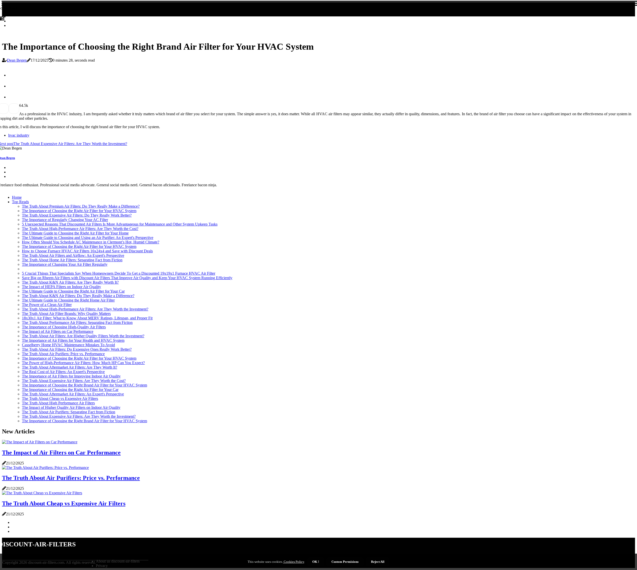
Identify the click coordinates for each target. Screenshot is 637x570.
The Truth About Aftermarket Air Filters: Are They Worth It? (69, 367)
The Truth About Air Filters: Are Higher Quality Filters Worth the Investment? (83, 336)
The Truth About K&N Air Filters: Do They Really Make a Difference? (78, 296)
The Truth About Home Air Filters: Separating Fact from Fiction (72, 260)
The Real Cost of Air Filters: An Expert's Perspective (63, 372)
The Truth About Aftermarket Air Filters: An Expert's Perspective (73, 394)
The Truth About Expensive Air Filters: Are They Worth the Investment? (79, 416)
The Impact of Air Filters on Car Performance (57, 331)
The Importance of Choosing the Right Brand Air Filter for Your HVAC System (84, 385)
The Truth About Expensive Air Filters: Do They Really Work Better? (77, 215)
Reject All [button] (377, 562)
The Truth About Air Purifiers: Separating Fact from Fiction (68, 412)
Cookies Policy (293, 562)
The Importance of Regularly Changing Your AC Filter (65, 220)
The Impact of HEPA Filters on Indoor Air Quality (61, 287)
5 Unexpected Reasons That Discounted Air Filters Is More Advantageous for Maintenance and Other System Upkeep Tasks (119, 224)
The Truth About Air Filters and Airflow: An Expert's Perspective (73, 255)
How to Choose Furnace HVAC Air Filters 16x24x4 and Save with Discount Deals (87, 251)
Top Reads (20, 202)
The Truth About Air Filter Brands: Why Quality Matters (66, 313)
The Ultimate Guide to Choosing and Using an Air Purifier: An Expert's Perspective (87, 237)
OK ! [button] (315, 562)
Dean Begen (17, 60)
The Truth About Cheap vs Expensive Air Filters (60, 398)
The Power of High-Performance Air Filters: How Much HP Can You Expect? (83, 363)
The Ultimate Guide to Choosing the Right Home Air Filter (68, 300)
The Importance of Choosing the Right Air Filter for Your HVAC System (79, 211)
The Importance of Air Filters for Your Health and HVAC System (73, 340)
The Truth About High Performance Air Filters (58, 403)
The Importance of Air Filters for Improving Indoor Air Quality (71, 376)
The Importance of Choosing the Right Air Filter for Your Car (70, 389)
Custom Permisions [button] (345, 562)
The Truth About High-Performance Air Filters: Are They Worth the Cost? (80, 229)
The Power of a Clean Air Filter (47, 305)
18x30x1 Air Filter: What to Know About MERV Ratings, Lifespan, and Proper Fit (87, 318)
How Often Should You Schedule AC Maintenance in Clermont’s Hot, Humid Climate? (90, 242)
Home (17, 197)
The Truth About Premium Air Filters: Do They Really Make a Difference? (81, 206)
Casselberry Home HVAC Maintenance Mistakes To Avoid (68, 345)
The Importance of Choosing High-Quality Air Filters (64, 327)
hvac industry (18, 135)
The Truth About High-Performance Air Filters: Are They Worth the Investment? (85, 309)
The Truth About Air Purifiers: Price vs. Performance (63, 354)
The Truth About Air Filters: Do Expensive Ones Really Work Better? (77, 349)
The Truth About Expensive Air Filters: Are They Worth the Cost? (74, 381)
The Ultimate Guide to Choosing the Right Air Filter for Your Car (73, 291)
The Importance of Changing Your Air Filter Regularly (64, 264)
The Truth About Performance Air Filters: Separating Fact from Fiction (77, 322)
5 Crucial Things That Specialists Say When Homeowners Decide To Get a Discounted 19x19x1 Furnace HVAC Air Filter (118, 273)
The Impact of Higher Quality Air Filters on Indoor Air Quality (71, 407)
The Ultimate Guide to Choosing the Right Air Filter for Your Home (75, 233)
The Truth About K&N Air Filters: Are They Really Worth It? (70, 282)
